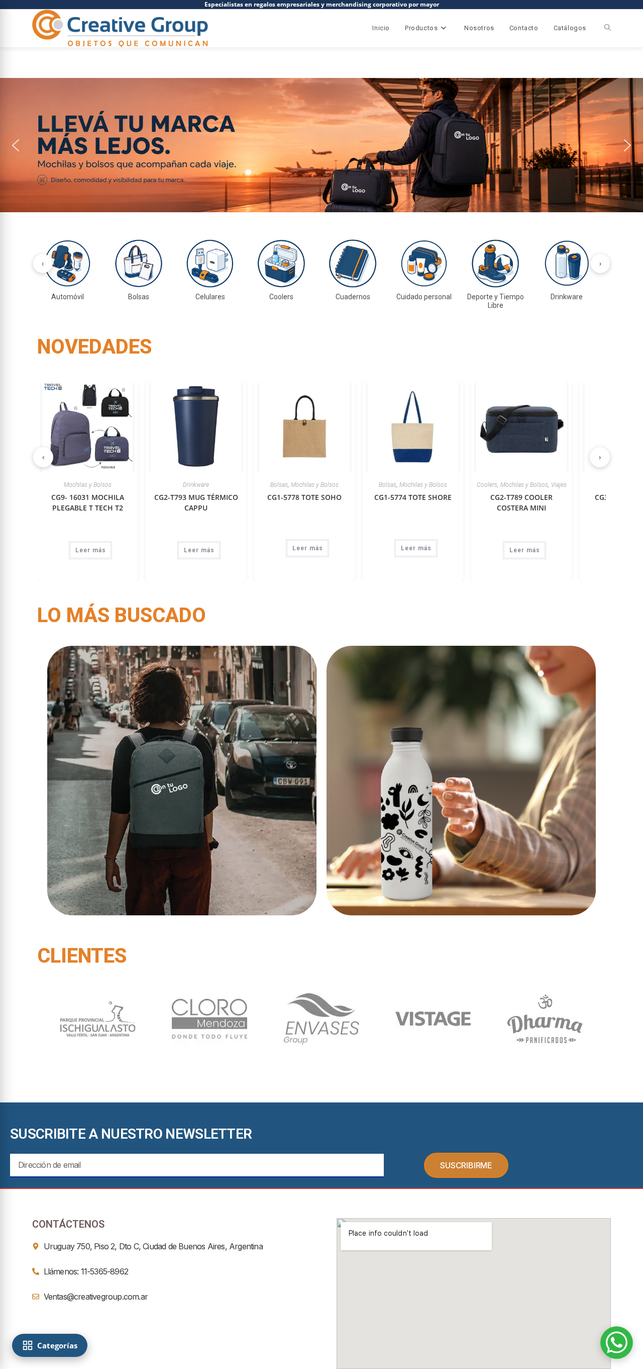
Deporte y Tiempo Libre (544, 484)
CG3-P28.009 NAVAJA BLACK (338, 502)
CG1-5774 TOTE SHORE (121, 497)
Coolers (195, 484)
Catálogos (570, 28)
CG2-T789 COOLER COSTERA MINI (230, 502)
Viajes (267, 484)
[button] (321, 145)
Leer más (125, 548)
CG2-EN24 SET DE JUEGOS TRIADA (555, 508)
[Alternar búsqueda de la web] (607, 28)
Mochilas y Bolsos (132, 484)
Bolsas (96, 484)
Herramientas (339, 484)
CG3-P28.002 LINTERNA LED (447, 497)
